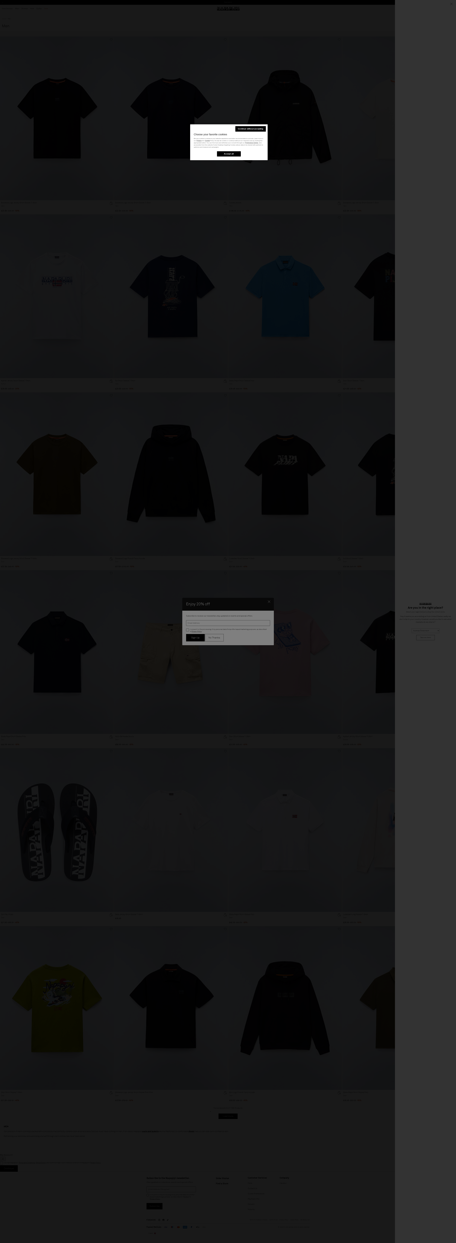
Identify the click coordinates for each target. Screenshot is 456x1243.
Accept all (229, 154)
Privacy (198, 140)
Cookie (207, 140)
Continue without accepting (250, 129)
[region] (229, 142)
